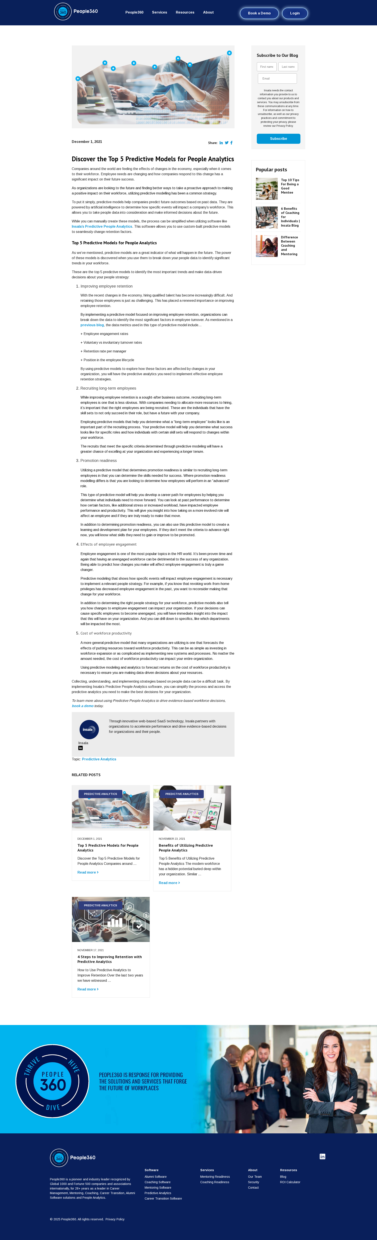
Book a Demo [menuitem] (259, 13)
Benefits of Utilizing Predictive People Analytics (186, 848)
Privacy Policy (115, 1219)
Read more (87, 872)
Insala (83, 743)
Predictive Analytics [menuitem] (158, 1193)
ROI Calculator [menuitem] (290, 1182)
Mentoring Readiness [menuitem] (215, 1176)
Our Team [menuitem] (255, 1176)
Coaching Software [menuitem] (158, 1182)
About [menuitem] (208, 12)
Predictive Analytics (99, 759)
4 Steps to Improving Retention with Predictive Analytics (109, 959)
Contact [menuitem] (253, 1187)
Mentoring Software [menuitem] (158, 1187)
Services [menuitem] (159, 12)
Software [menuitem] (152, 1170)
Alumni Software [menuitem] (156, 1176)
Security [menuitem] (253, 1182)
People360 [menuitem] (134, 12)
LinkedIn (80, 748)
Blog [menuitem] (283, 1176)
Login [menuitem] (295, 13)
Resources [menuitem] (185, 12)
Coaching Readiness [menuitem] (214, 1182)
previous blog (92, 325)
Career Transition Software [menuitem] (163, 1198)
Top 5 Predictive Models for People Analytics (108, 848)
